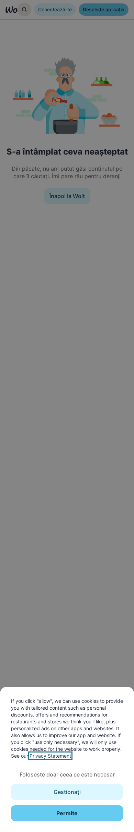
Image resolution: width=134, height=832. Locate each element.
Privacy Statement (50, 756)
